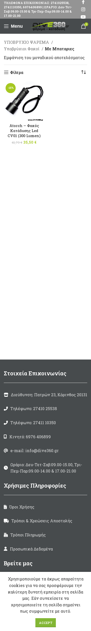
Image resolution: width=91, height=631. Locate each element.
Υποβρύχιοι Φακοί (22, 48)
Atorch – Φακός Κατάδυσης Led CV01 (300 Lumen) (24, 130)
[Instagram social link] (83, 9)
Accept (45, 623)
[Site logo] (50, 25)
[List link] (45, 408)
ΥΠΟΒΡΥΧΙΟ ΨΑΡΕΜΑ (27, 42)
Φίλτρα (16, 72)
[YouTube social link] (83, 17)
